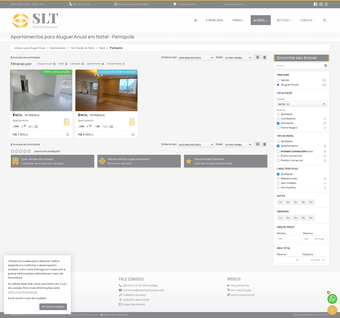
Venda (303, 80)
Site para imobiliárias (304, 315)
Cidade (281, 99)
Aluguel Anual (303, 84)
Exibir (219, 57)
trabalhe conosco (134, 295)
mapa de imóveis (134, 304)
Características (287, 168)
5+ (311, 202)
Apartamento (303, 146)
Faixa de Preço (285, 226)
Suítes (281, 195)
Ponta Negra (303, 127)
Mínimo (281, 233)
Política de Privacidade (115, 315)
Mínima (281, 254)
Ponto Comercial (303, 156)
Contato (306, 20)
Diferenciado (303, 178)
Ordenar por (169, 57)
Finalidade (283, 74)
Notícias (283, 20)
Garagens (283, 211)
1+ (280, 202)
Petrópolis (303, 123)
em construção (241, 290)
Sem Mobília (303, 183)
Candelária (303, 118)
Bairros (281, 110)
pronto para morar (243, 295)
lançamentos (240, 285)
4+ (303, 202)
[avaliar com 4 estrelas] (25, 151)
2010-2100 (81, 4)
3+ (295, 202)
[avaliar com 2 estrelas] (16, 151)
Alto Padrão (303, 187)
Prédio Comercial (303, 160)
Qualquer (287, 114)
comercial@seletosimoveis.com (143, 290)
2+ (288, 202)
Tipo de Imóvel (285, 135)
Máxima (308, 254)
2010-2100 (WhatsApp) (140, 285)
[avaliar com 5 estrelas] (29, 151)
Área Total (283, 248)
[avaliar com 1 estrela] (12, 151)
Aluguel (259, 20)
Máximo (308, 233)
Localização (284, 92)
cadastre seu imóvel (136, 299)
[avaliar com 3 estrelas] (21, 151)
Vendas (237, 20)
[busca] (324, 20)
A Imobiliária (214, 20)
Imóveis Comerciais (303, 151)
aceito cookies (54, 306)
